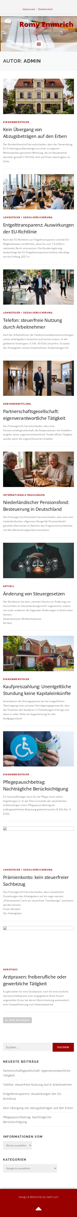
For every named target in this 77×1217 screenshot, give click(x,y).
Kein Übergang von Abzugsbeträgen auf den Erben (38, 1108)
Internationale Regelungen (24, 494)
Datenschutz (45, 9)
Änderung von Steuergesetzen (34, 593)
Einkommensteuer (16, 122)
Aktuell (8, 586)
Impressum (29, 9)
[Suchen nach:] (27, 1047)
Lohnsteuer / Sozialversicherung (28, 217)
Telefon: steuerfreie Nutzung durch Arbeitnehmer (37, 1084)
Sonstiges (10, 969)
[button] (39, 44)
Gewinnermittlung (17, 403)
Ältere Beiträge (17, 1020)
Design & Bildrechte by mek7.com (38, 1197)
